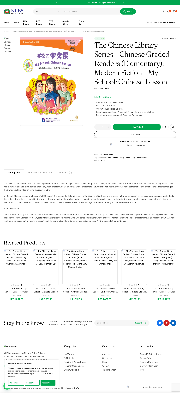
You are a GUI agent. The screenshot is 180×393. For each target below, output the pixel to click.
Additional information (40, 172)
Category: (98, 155)
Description (13, 172)
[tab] (14, 172)
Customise (13, 383)
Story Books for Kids (139, 157)
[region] (32, 374)
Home (6, 31)
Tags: (96, 157)
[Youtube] (166, 323)
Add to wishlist (165, 127)
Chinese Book (105, 157)
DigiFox (77, 388)
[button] (57, 2)
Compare (173, 127)
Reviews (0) (65, 172)
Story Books (108, 155)
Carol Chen (104, 88)
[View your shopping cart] (174, 11)
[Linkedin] (173, 323)
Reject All (30, 383)
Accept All (46, 383)
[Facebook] (160, 323)
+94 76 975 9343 (169, 22)
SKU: (96, 160)
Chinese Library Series (121, 157)
